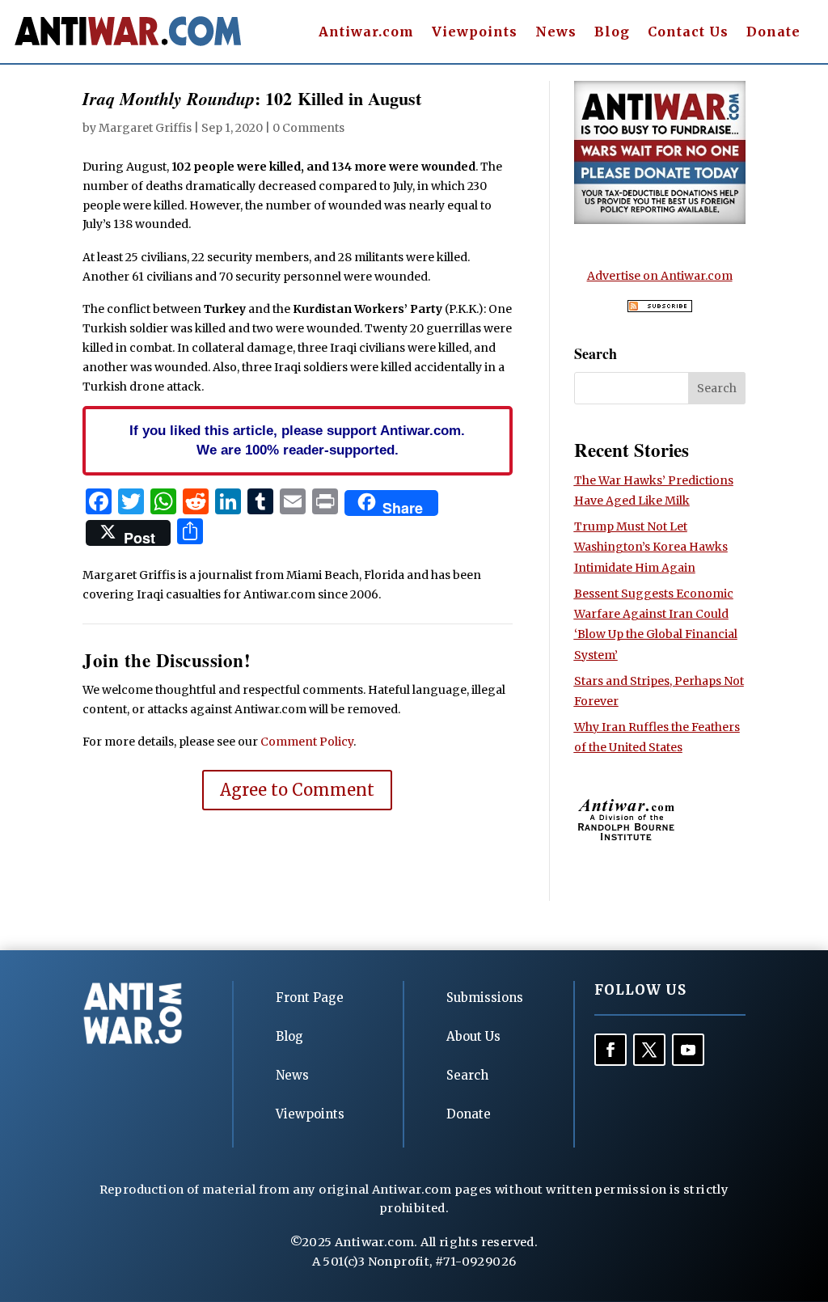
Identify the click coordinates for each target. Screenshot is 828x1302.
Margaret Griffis (145, 127)
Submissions (484, 997)
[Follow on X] (649, 1050)
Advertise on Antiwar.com (660, 275)
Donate (773, 33)
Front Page (310, 997)
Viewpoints (475, 33)
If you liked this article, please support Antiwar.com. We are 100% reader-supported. (297, 440)
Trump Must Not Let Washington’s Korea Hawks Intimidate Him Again (651, 546)
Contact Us (688, 33)
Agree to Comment (297, 790)
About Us (473, 1036)
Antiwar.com (366, 33)
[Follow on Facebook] (610, 1050)
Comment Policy (306, 741)
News (556, 33)
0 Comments (308, 127)
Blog (612, 33)
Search (467, 1075)
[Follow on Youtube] (688, 1050)
